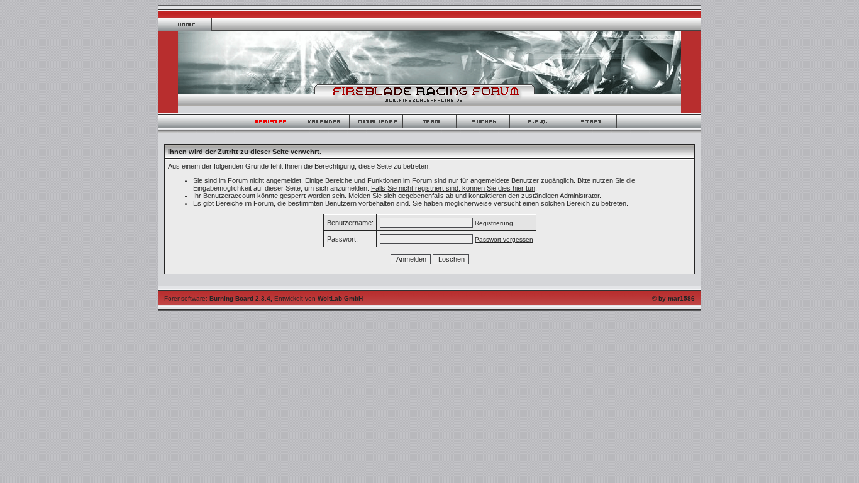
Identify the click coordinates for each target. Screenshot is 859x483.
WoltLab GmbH (340, 298)
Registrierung (494, 222)
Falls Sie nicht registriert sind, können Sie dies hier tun (453, 188)
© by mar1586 (673, 298)
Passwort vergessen (504, 239)
